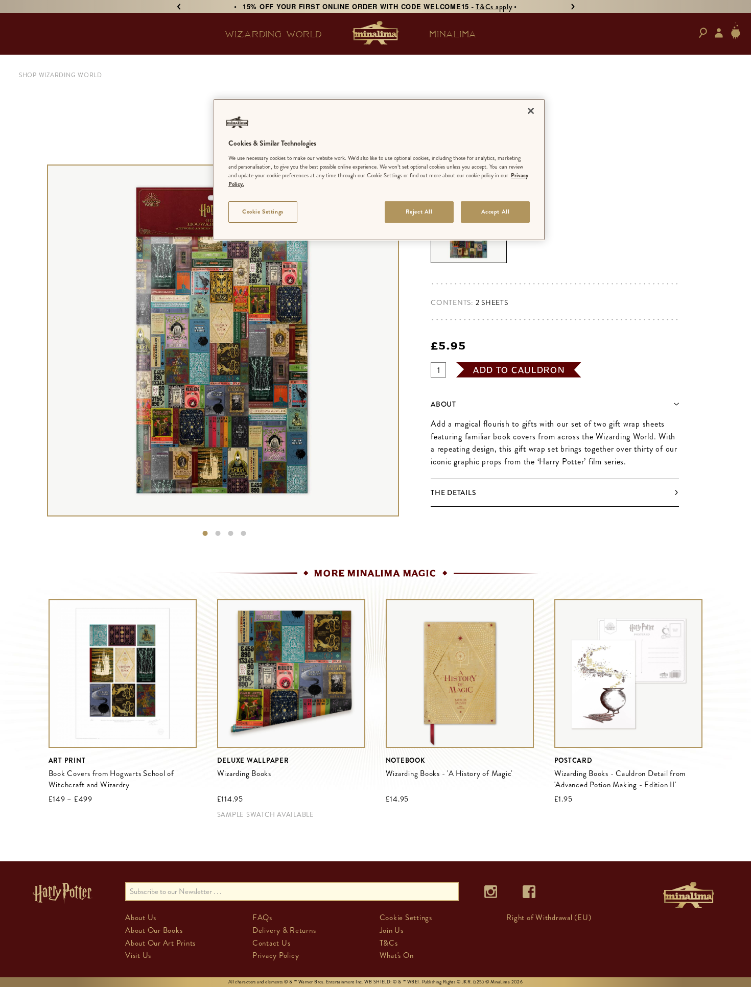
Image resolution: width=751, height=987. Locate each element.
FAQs (262, 917)
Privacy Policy (275, 955)
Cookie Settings (263, 211)
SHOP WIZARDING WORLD (60, 75)
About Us (140, 917)
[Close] (531, 111)
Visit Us (138, 955)
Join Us (392, 930)
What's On (397, 955)
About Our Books (153, 930)
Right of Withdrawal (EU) (548, 917)
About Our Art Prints (160, 943)
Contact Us (271, 943)
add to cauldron (519, 370)
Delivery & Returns (284, 930)
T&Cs (389, 943)
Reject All (419, 211)
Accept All (495, 211)
